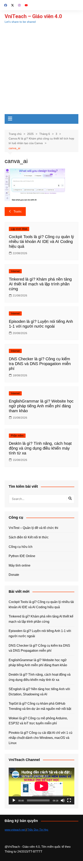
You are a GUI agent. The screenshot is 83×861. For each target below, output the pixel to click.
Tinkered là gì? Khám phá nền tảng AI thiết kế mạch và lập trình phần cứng (40, 284)
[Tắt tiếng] (63, 800)
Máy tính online (19, 565)
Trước (17, 211)
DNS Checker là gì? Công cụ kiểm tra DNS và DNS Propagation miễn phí (40, 364)
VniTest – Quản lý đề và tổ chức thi (33, 528)
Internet (15, 271)
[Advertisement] (41, 70)
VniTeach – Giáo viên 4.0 (33, 16)
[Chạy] (14, 800)
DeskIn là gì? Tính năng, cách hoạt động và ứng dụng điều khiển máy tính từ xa (40, 448)
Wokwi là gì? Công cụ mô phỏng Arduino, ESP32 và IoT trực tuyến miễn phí (38, 720)
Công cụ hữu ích (20, 546)
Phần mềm (17, 435)
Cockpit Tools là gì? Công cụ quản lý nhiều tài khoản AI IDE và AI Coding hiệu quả (41, 241)
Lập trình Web (19, 228)
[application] (41, 786)
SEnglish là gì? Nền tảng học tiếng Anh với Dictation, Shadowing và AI (39, 691)
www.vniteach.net (15, 829)
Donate (14, 574)
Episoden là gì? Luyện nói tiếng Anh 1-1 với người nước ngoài (40, 633)
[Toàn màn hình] (69, 800)
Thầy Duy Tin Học (37, 829)
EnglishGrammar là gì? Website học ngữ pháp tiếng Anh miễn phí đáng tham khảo (41, 406)
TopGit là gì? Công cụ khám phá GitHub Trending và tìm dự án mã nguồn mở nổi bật (40, 706)
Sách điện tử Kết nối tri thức (29, 537)
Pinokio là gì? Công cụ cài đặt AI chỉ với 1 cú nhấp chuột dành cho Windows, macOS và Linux (40, 738)
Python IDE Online (22, 556)
